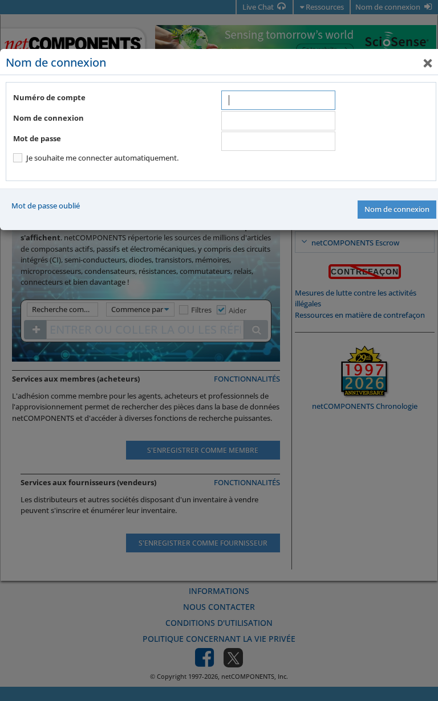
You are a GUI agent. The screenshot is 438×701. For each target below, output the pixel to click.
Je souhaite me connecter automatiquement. (102, 158)
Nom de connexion (48, 118)
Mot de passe (37, 138)
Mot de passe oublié (45, 205)
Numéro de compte (49, 97)
